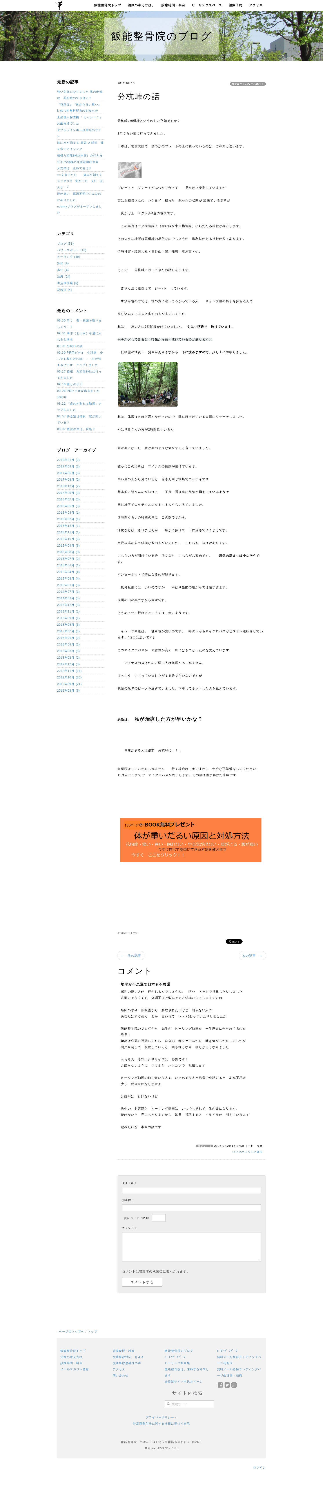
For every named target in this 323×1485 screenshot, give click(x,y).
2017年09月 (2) (68, 466)
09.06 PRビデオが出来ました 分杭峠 (80, 394)
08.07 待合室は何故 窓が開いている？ (79, 419)
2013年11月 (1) (68, 611)
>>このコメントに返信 (247, 1152)
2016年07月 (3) (68, 499)
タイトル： (129, 1183)
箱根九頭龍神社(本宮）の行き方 (80, 155)
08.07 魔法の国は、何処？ (76, 429)
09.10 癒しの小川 (70, 384)
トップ (92, 1331)
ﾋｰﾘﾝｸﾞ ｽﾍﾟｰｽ (175, 1357)
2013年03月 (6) (68, 651)
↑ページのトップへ (70, 1331)
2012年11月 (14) (69, 671)
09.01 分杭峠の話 (70, 346)
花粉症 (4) (64, 289)
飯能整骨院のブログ (179, 1350)
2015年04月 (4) (68, 572)
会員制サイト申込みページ (184, 1381)
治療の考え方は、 (141, 5)
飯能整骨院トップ (107, 5)
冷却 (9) (63, 263)
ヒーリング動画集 (177, 1363)
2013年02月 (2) (68, 657)
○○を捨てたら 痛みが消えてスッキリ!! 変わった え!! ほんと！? (80, 181)
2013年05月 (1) (68, 644)
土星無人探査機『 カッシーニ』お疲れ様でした (80, 120)
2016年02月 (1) (68, 519)
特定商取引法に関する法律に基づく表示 (161, 1423)
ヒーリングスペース (207, 5)
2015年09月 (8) (68, 545)
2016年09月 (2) (68, 492)
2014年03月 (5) (68, 598)
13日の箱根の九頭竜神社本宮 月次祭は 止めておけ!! (79, 165)
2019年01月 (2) (68, 460)
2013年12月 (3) (68, 605)
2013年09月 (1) (68, 618)
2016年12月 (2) (68, 486)
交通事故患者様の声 (127, 1363)
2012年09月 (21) (69, 684)
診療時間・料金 (173, 5)
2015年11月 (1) (68, 532)
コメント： (129, 1228)
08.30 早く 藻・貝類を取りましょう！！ (79, 323)
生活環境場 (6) (67, 283)
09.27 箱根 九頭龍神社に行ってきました (79, 374)
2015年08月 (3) (68, 552)
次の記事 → (252, 955)
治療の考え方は (71, 1357)
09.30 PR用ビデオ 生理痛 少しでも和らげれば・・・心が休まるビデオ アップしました (80, 359)
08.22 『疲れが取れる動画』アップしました (79, 406)
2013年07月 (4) (68, 631)
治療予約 (236, 5)
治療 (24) (64, 276)
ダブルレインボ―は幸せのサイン (79, 133)
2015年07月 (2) (68, 558)
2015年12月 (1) (68, 525)
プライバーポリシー (160, 1417)
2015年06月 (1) (68, 565)
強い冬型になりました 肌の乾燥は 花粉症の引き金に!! (80, 95)
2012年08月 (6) (68, 690)
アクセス (256, 5)
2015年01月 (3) (68, 585)
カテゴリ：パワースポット (248, 83)
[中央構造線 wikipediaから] (130, 169)
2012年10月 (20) (69, 677)
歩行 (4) (63, 270)
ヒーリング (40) (68, 256)
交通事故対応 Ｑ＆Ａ (128, 1357)
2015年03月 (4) (68, 578)
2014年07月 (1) (68, 591)
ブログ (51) (65, 243)
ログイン (259, 1467)
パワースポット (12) (72, 250)
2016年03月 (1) (68, 512)
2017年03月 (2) (68, 479)
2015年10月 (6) (68, 539)
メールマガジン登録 (74, 1369)
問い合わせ (121, 1375)
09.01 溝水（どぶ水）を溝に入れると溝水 (79, 336)
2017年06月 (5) (68, 473)
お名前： (128, 1200)
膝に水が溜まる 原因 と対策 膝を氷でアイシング (80, 146)
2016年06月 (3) (68, 506)
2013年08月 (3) (68, 624)
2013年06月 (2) (68, 638)
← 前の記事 (131, 955)
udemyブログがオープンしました (79, 209)
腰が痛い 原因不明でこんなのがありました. (79, 197)
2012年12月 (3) (68, 664)
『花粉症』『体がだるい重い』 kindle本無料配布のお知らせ (79, 107)
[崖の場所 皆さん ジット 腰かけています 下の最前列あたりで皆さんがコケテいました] (148, 384)
